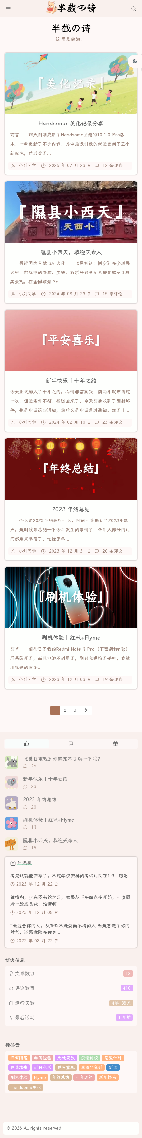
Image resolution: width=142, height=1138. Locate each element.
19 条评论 (112, 679)
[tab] (26, 744)
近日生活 (42, 1067)
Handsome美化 (26, 1087)
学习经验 (42, 1057)
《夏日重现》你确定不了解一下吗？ (62, 759)
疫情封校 (89, 1057)
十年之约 (84, 1077)
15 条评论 (112, 293)
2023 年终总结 (71, 509)
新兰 (113, 1067)
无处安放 (66, 1057)
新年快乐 (107, 1077)
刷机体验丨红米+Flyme (71, 637)
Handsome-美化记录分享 (71, 123)
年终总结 (60, 1077)
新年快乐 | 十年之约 (71, 380)
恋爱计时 (113, 1057)
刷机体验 (19, 1077)
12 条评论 (112, 165)
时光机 (24, 863)
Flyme (40, 1077)
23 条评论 (112, 422)
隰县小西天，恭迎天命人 (71, 252)
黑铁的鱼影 (91, 1067)
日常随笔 (19, 1057)
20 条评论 (112, 551)
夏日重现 (66, 1067)
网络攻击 (19, 1067)
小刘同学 (27, 165)
